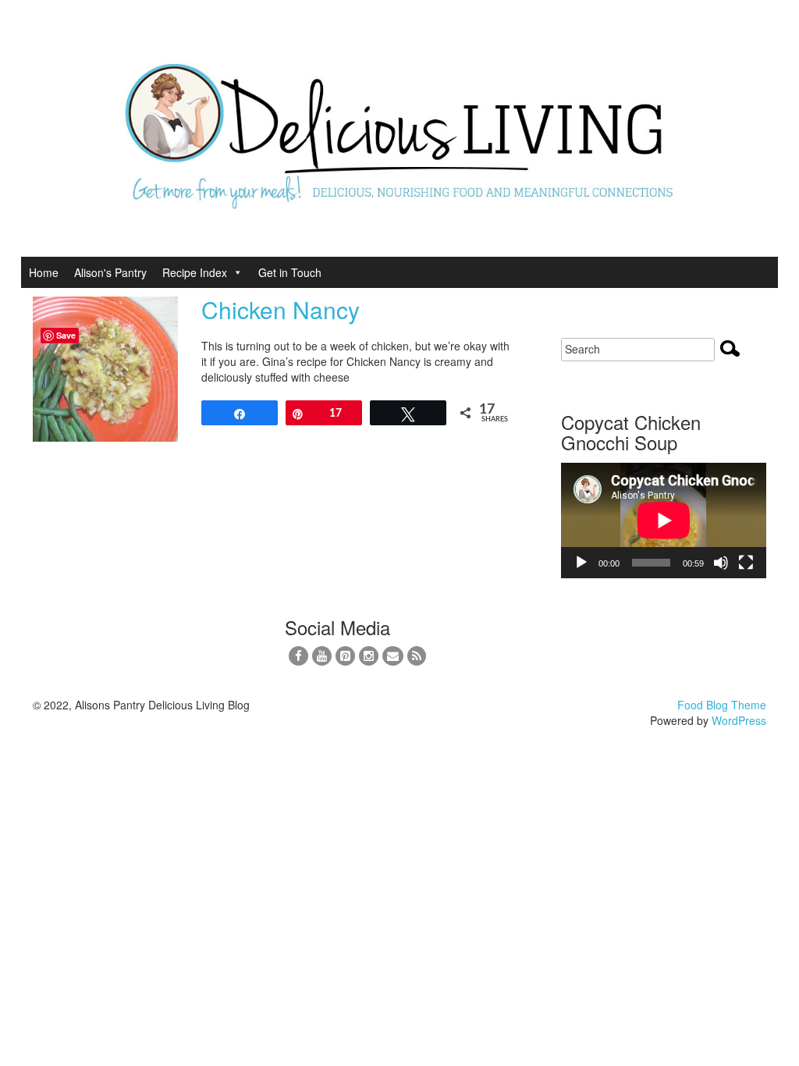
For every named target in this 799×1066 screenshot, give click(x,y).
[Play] (581, 562)
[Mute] (721, 562)
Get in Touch (289, 272)
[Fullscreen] (746, 562)
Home (44, 272)
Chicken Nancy (280, 309)
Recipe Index (194, 272)
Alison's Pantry (110, 272)
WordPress (739, 720)
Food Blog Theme (721, 704)
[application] (663, 520)
